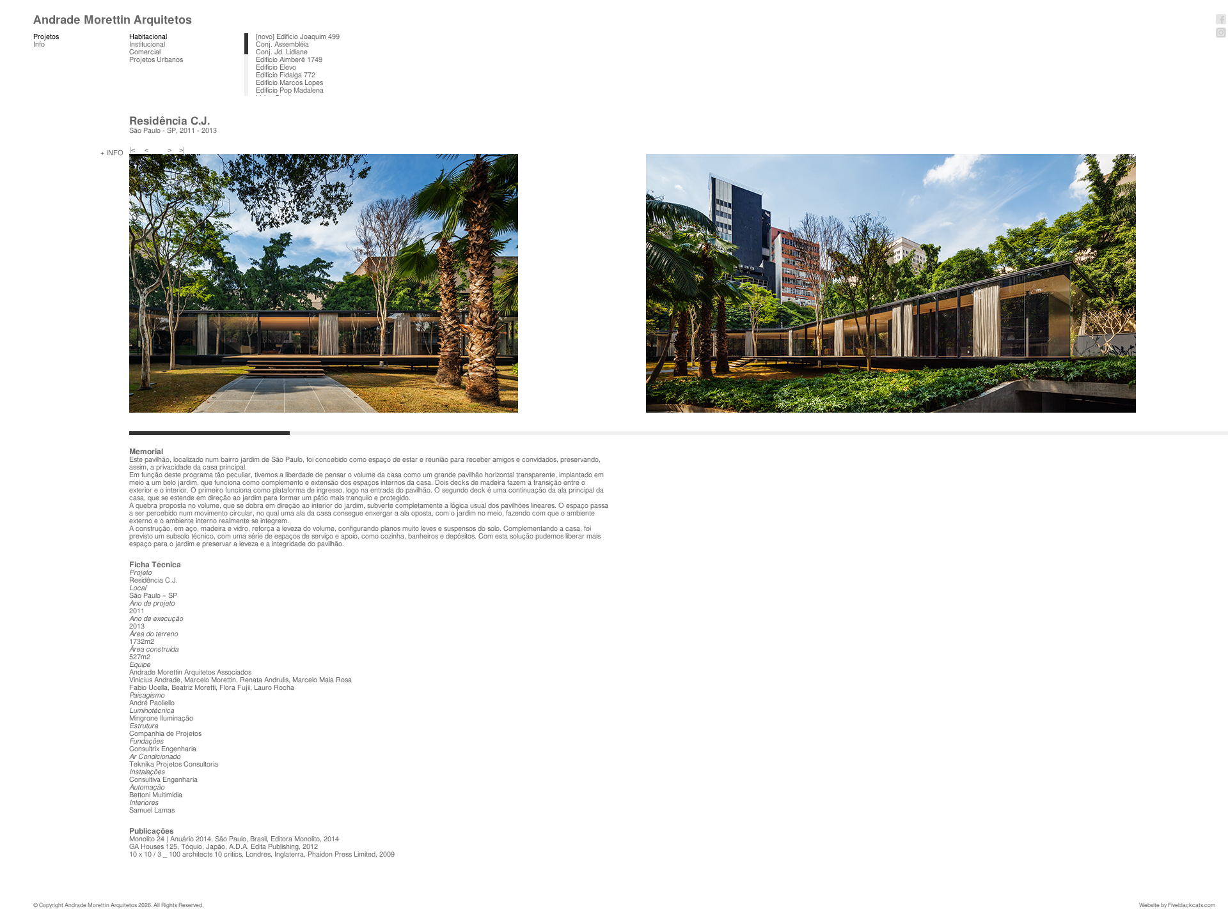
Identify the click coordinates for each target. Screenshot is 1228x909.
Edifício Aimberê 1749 (289, 59)
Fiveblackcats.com (1191, 905)
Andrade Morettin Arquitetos (112, 20)
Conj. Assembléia (282, 44)
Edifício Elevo (276, 67)
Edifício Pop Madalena (290, 90)
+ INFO (111, 153)
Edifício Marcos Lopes (289, 82)
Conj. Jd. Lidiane (282, 52)
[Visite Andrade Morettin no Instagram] (1221, 37)
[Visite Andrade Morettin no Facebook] (1221, 23)
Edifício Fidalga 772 (285, 75)
